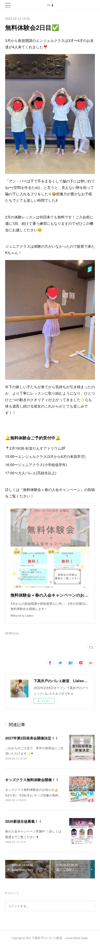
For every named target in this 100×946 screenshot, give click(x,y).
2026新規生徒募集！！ (23, 821)
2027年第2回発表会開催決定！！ (31, 737)
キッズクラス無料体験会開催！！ (32, 779)
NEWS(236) (12, 633)
